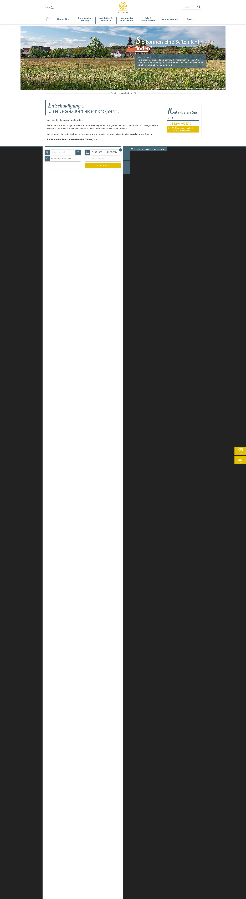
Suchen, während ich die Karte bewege (149, 149)
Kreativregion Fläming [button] (84, 19)
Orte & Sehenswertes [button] (148, 19)
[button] (240, 460)
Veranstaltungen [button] (170, 19)
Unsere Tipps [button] (63, 19)
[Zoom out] (126, 157)
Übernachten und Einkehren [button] (127, 19)
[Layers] (126, 170)
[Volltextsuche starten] (199, 7)
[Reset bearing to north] (126, 164)
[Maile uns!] (183, 129)
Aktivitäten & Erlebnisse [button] (106, 19)
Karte (47, 8)
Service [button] (190, 19)
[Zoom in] (126, 150)
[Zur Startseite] (49, 20)
